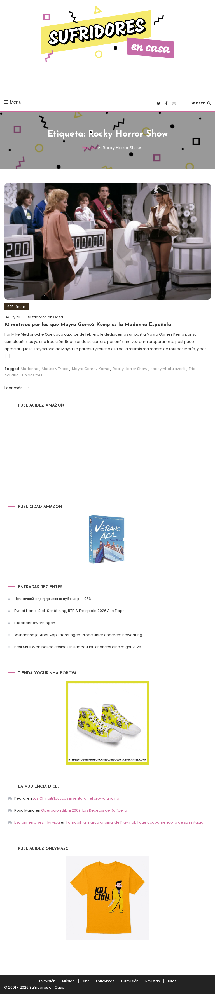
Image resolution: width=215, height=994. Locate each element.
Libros (171, 981)
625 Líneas (16, 306)
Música (68, 981)
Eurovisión (130, 981)
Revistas (152, 981)
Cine (85, 981)
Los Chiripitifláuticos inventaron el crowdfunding (76, 798)
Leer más (14, 388)
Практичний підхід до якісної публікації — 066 (52, 598)
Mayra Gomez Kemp (90, 368)
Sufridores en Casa (45, 317)
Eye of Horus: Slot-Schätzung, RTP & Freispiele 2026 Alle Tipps (69, 610)
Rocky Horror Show (130, 368)
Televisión (47, 981)
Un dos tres (32, 375)
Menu (16, 102)
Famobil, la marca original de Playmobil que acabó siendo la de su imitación (136, 822)
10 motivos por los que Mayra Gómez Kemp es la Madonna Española (87, 324)
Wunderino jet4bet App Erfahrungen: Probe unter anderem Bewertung (78, 634)
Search (198, 103)
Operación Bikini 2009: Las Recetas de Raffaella (84, 810)
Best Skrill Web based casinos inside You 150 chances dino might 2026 (77, 647)
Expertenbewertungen (34, 622)
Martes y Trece (55, 368)
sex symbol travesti (168, 368)
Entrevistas (105, 981)
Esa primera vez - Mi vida (37, 822)
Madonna (29, 368)
